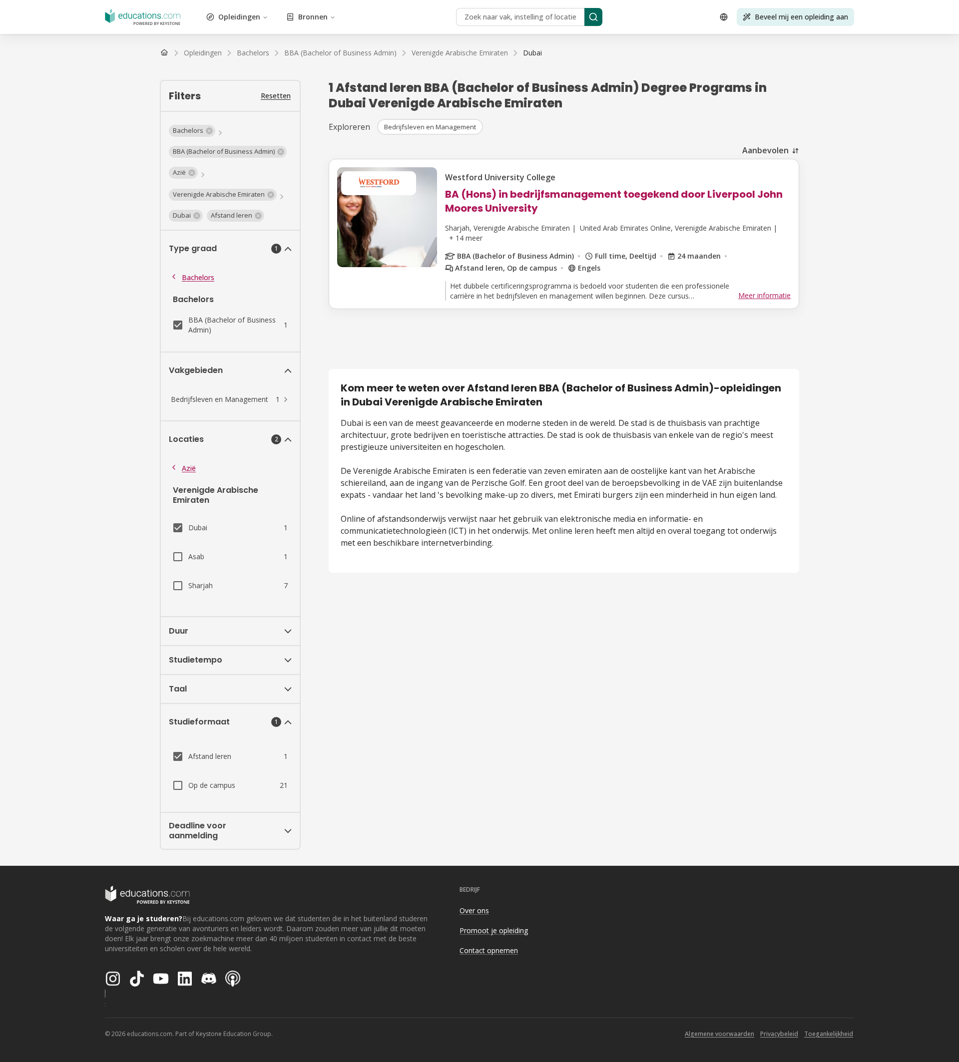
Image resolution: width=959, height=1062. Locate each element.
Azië (189, 468)
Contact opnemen (489, 950)
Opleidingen (239, 16)
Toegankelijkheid (828, 1034)
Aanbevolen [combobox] (765, 150)
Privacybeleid (779, 1034)
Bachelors (198, 277)
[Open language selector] (724, 17)
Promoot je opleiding (494, 930)
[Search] (593, 17)
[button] (192, 131)
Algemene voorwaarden (719, 1034)
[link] (532, 53)
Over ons (474, 910)
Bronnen (313, 16)
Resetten (276, 95)
